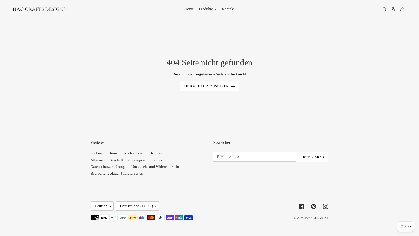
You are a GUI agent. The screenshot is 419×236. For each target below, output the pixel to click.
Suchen (96, 153)
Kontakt (157, 153)
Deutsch (101, 206)
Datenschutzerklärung (108, 167)
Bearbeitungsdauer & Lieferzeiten (117, 173)
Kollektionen (134, 153)
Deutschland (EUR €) (136, 206)
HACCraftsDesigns (316, 217)
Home (113, 153)
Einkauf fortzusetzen (206, 86)
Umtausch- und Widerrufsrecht (155, 167)
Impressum (159, 160)
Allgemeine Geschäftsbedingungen (118, 160)
